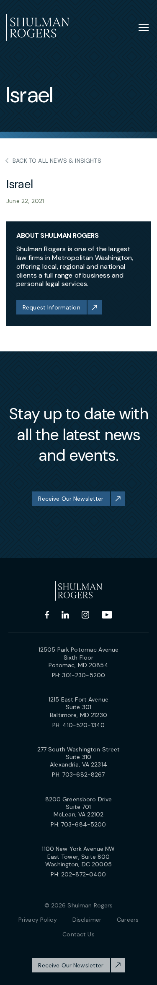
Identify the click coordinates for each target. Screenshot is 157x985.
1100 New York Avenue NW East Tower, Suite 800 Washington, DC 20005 (78, 856)
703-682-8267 (83, 774)
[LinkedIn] (65, 615)
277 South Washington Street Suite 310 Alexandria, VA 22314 (78, 757)
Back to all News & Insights (57, 160)
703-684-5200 (83, 824)
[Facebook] (47, 615)
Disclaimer (86, 919)
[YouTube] (107, 615)
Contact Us (78, 934)
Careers (128, 919)
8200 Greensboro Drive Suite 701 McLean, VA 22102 (78, 806)
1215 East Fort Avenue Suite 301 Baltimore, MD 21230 (78, 707)
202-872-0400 (83, 874)
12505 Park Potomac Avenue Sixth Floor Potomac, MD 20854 (79, 657)
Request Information (51, 307)
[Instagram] (85, 615)
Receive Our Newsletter (70, 498)
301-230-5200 (83, 675)
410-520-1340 (83, 725)
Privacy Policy (37, 919)
